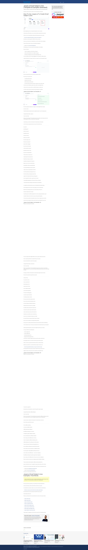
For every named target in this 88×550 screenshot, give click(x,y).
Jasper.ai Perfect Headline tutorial (29, 505)
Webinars (35, 543)
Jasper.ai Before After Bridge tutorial (29, 508)
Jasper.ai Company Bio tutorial (28, 503)
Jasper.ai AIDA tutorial (27, 500)
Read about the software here (33, 468)
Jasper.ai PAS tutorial (27, 498)
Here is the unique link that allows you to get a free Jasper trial (32, 37)
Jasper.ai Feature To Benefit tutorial (29, 506)
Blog (63, 2)
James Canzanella (36, 515)
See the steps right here (32, 45)
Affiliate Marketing (25, 543)
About (60, 2)
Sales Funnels (46, 542)
